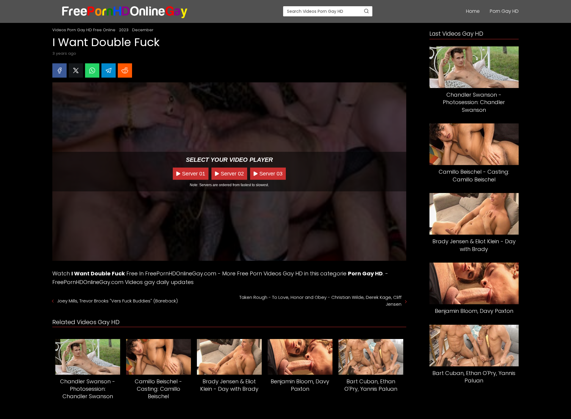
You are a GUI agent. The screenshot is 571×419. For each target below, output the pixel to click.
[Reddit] (125, 70)
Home (473, 11)
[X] (76, 70)
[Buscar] (366, 11)
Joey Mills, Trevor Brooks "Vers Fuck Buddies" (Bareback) (117, 301)
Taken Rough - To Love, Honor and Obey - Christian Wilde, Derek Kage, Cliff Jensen (320, 300)
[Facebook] (59, 70)
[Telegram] (108, 70)
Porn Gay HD (504, 11)
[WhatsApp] (92, 70)
